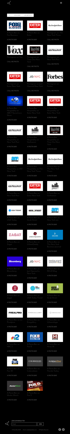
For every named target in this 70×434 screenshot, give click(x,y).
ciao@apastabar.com (31, 430)
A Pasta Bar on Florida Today (53, 369)
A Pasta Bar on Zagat (13, 243)
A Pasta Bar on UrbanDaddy (33, 243)
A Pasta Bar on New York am (53, 218)
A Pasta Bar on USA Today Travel (34, 296)
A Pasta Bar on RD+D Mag (53, 269)
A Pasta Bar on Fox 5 (33, 394)
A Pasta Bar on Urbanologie (53, 320)
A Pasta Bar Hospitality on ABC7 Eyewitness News (14, 111)
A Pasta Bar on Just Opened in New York (33, 271)
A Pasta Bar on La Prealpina (14, 320)
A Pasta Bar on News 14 (53, 345)
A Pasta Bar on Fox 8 (33, 345)
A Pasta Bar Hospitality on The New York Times (35, 168)
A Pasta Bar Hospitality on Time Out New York (53, 141)
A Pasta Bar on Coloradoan (33, 369)
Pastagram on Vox (15, 57)
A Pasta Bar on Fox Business (13, 33)
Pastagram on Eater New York (13, 84)
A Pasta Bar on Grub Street (33, 218)
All (9, 15)
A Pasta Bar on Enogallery (33, 320)
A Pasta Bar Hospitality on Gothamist (33, 139)
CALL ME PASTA (28, 15)
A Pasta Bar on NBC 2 (13, 345)
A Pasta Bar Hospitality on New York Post (13, 139)
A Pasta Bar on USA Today (13, 218)
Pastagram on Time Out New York (33, 59)
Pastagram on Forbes (53, 84)
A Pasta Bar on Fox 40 (13, 369)
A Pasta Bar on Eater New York (33, 194)
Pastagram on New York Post (53, 58)
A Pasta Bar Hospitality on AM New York (14, 168)
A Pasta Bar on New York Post (13, 194)
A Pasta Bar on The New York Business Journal (54, 244)
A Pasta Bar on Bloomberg (13, 269)
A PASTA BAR (17, 15)
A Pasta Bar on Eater (33, 33)
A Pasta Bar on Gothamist (53, 194)
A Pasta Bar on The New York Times (53, 168)
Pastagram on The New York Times (55, 33)
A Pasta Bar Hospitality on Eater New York (33, 110)
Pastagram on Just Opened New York (35, 84)
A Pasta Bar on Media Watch (13, 394)
